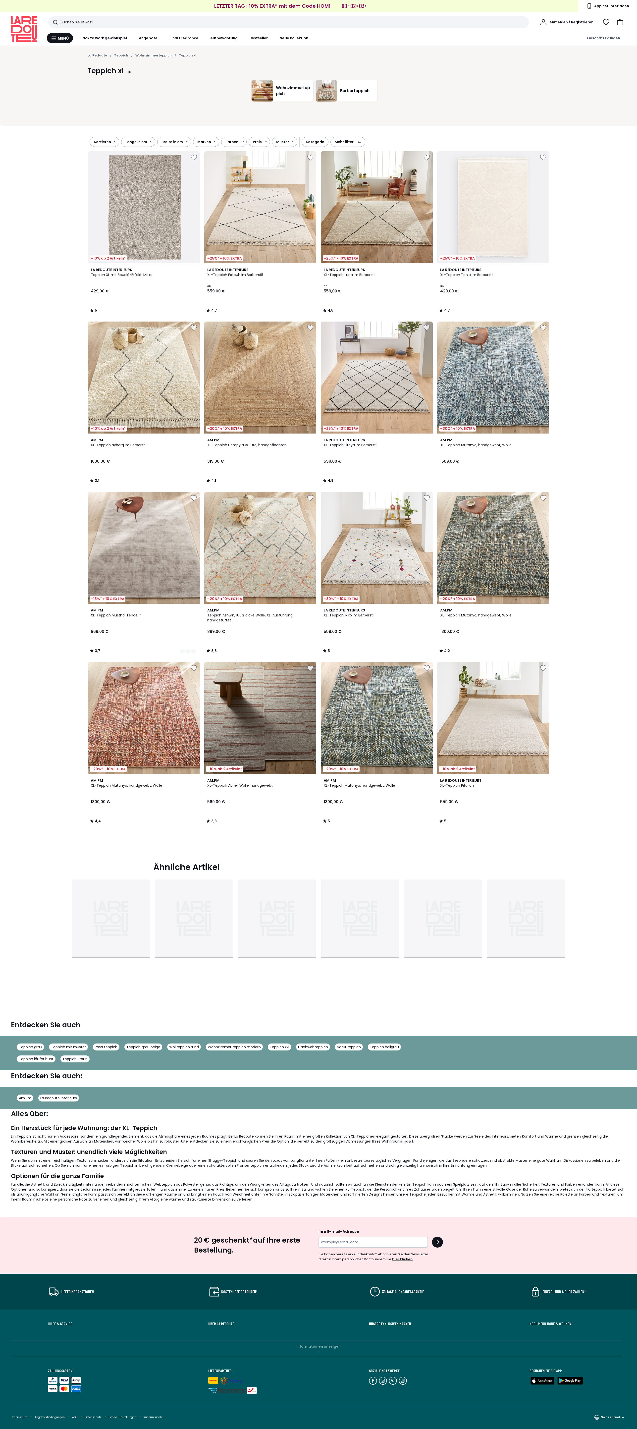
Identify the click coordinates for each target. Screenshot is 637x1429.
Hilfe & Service (60, 1323)
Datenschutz (93, 1417)
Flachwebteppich (313, 1046)
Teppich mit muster (68, 1046)
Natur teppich (349, 1046)
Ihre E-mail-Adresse (338, 1231)
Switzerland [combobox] (610, 1417)
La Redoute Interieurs (58, 1098)
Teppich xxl (279, 1046)
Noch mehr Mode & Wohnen (550, 1323)
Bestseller (259, 38)
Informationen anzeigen (318, 1346)
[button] (620, 22)
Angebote (148, 38)
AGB (75, 1417)
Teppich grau (30, 1046)
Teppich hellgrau (384, 1046)
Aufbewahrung (224, 38)
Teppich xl (187, 55)
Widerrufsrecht (153, 1417)
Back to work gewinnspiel (103, 38)
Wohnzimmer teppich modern (234, 1046)
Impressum (19, 1417)
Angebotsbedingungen (50, 1417)
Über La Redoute (221, 1323)
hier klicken (402, 1259)
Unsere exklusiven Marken (390, 1323)
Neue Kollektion (294, 38)
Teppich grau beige (143, 1046)
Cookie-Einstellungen (123, 1417)
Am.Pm (25, 1098)
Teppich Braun (75, 1058)
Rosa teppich (106, 1046)
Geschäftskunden (603, 38)
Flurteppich (595, 1189)
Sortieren (102, 141)
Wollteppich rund (184, 1046)
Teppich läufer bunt (36, 1058)
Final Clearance (183, 38)
